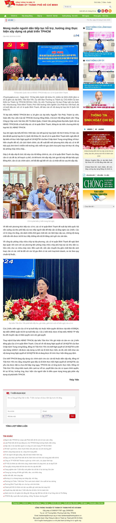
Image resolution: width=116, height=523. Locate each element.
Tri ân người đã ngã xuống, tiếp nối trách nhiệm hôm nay (23, 455)
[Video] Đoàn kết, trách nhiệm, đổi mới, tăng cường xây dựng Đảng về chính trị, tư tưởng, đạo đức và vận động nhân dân (98, 168)
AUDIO (101, 129)
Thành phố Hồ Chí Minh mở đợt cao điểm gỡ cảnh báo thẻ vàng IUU (27, 487)
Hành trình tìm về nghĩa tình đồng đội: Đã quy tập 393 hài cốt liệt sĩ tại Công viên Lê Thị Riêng (36, 493)
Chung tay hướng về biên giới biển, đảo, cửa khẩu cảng (23, 472)
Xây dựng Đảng (27, 16)
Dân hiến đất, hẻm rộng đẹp (14, 475)
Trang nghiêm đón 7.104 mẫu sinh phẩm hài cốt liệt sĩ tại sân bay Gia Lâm (29, 469)
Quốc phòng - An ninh (70, 16)
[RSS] (110, 11)
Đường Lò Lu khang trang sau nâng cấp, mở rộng (21, 478)
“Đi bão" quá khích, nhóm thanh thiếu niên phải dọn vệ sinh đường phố (28, 449)
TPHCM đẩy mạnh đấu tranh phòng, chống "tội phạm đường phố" (26, 496)
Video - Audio (106, 2)
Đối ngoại (85, 16)
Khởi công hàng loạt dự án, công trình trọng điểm (21, 452)
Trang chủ (16, 503)
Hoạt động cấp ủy (95, 61)
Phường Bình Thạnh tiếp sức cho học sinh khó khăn (22, 484)
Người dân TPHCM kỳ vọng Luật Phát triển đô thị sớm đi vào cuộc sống (28, 440)
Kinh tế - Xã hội (52, 16)
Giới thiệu (97, 2)
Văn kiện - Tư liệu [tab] (103, 175)
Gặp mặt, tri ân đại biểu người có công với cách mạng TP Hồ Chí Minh (28, 446)
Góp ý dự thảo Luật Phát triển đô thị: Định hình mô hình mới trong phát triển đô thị (32, 458)
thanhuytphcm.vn (49, 520)
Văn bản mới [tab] (90, 175)
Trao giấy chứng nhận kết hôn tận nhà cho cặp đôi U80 (23, 466)
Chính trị (14, 16)
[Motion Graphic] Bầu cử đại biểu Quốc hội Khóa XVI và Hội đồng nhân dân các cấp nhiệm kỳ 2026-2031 (98, 161)
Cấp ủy (39, 16)
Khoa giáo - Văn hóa (101, 16)
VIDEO (89, 129)
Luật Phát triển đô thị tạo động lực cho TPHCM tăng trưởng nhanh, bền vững (30, 443)
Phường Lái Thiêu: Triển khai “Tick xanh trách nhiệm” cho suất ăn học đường (30, 481)
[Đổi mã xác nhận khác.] (52, 416)
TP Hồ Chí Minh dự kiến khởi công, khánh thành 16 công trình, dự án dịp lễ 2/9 (31, 463)
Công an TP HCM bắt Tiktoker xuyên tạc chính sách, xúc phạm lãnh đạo (29, 460)
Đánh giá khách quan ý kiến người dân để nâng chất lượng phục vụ (98, 55)
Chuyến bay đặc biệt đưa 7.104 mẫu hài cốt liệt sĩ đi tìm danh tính (26, 490)
